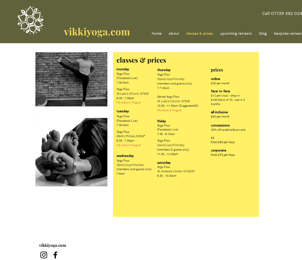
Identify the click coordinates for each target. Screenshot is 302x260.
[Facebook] (55, 255)
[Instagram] (43, 255)
